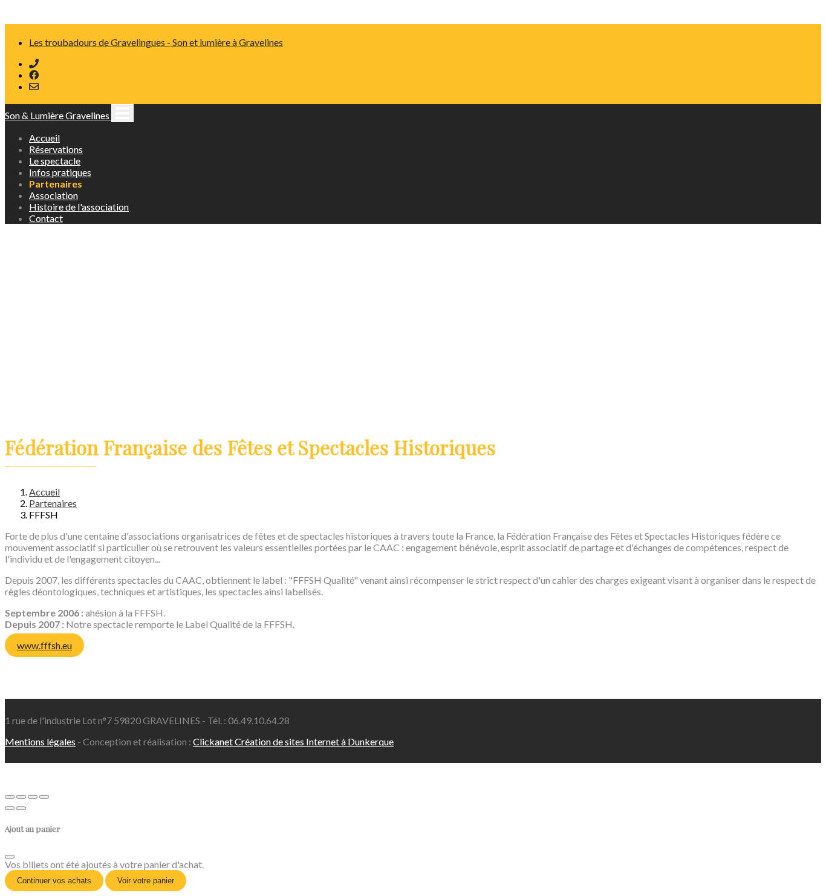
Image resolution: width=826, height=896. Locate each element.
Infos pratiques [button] (60, 172)
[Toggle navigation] (122, 113)
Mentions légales (40, 741)
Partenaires (53, 503)
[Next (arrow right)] (21, 808)
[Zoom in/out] (44, 797)
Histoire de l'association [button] (79, 206)
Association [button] (53, 195)
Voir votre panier (145, 880)
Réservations (56, 149)
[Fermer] (10, 856)
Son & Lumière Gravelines (58, 115)
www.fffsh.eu (44, 645)
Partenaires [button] (55, 183)
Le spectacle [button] (54, 160)
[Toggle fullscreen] (32, 797)
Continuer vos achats (54, 880)
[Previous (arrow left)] (10, 808)
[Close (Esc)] (10, 797)
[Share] (21, 797)
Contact (46, 218)
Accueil (44, 137)
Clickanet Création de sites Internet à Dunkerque (293, 741)
